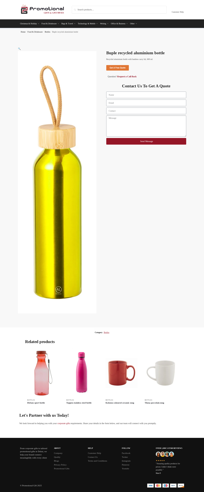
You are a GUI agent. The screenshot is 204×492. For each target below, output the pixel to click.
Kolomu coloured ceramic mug (120, 403)
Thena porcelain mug (154, 403)
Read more (121, 407)
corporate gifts (63, 423)
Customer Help (178, 12)
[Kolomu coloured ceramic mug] (122, 373)
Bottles (47, 32)
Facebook (126, 453)
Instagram (126, 461)
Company (58, 453)
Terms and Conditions (97, 461)
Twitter (125, 457)
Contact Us (93, 457)
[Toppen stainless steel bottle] (82, 373)
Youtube (125, 468)
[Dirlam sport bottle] (43, 373)
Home (23, 32)
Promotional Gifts (61, 468)
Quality (57, 457)
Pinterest (125, 465)
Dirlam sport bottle (36, 403)
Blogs (56, 461)
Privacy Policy (60, 465)
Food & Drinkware (35, 32)
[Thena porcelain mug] (161, 373)
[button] (19, 49)
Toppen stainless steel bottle (79, 403)
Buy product (43, 407)
